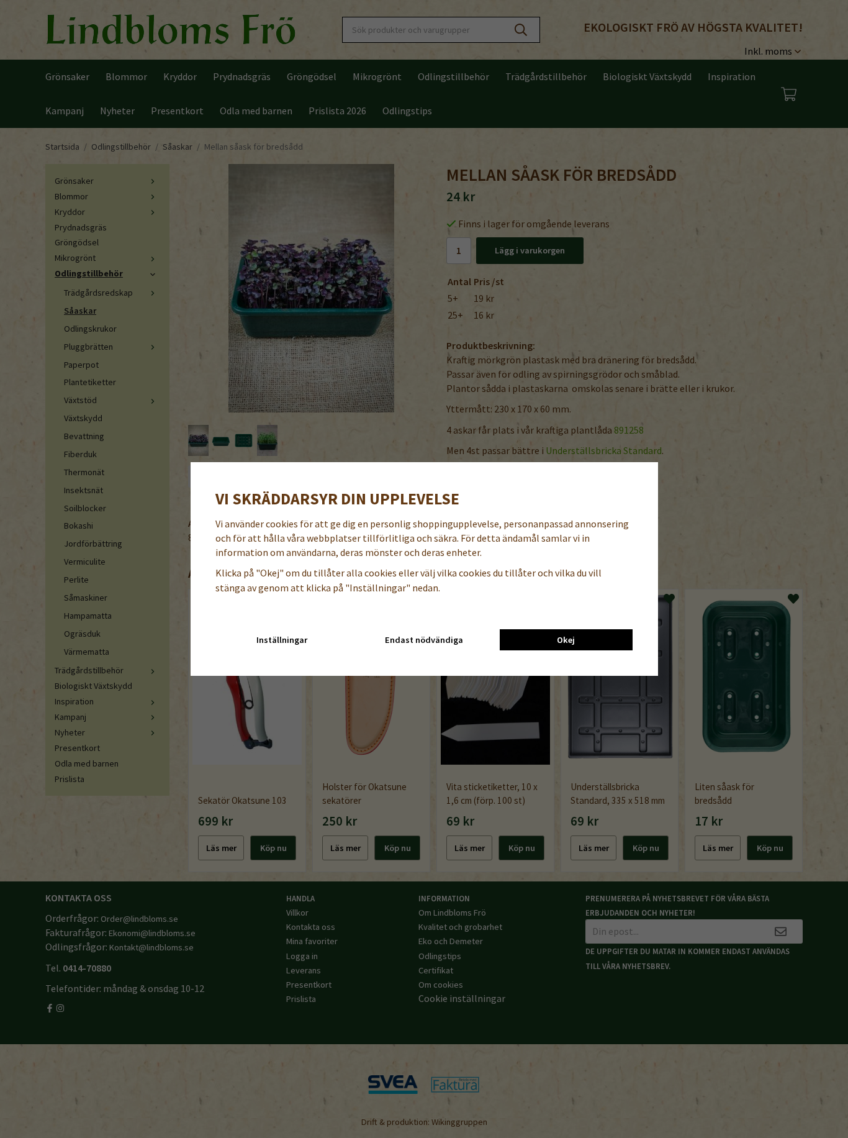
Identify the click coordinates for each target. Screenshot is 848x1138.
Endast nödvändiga (424, 639)
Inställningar (281, 639)
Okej (566, 639)
